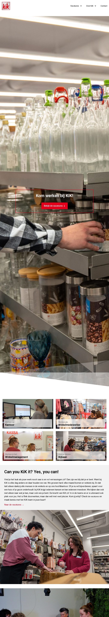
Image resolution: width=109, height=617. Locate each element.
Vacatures (74, 6)
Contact (104, 6)
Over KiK (89, 6)
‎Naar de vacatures (14, 424)
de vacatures (93, 496)
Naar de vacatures (67, 424)
